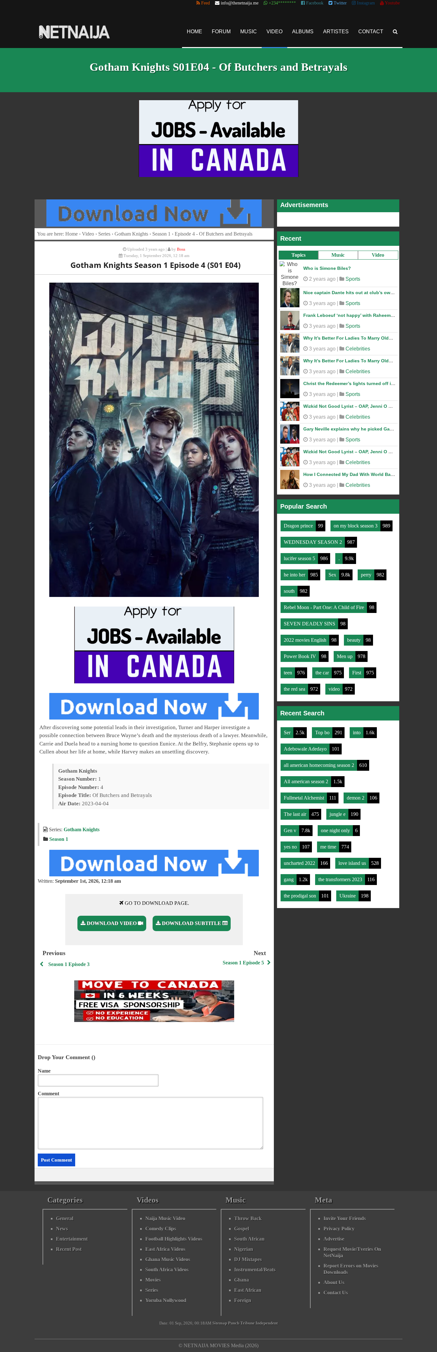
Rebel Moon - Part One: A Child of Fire (324, 604)
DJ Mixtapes (248, 1259)
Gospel (241, 1228)
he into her (295, 571)
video (335, 685)
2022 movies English (306, 637)
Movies (153, 1280)
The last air (295, 811)
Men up (345, 653)
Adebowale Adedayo (306, 745)
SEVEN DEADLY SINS (310, 620)
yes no (291, 843)
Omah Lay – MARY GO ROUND (336, 289)
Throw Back (248, 1218)
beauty (354, 637)
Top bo (323, 729)
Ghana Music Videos (167, 1259)
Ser (288, 729)
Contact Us (335, 1292)
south (290, 588)
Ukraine (348, 892)
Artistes (336, 31)
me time (329, 843)
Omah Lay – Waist (322, 312)
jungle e (338, 811)
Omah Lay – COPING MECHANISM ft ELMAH (351, 357)
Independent (267, 1323)
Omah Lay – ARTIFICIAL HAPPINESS (342, 471)
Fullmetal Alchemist (304, 794)
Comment (48, 1093)
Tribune (247, 1323)
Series (104, 234)
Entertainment (72, 1239)
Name (44, 1071)
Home (194, 31)
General (64, 1218)
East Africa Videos (165, 1249)
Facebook (314, 3)
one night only (336, 827)
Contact (370, 31)
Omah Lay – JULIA (323, 334)
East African (247, 1290)
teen (288, 669)
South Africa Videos (166, 1269)
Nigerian (243, 1249)
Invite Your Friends (344, 1218)
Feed (205, 3)
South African (249, 1239)
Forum (221, 31)
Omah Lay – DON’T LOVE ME (334, 380)
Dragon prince (299, 522)
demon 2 (356, 794)
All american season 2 (307, 778)
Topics (298, 255)
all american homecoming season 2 (319, 762)
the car (322, 669)
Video (274, 31)
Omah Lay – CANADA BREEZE (336, 425)
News (62, 1228)
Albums (303, 31)
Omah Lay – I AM (321, 266)
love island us (352, 860)
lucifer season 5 (300, 555)
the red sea (295, 685)
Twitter (339, 3)
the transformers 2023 (340, 876)
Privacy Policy (338, 1228)
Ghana (241, 1280)
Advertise (333, 1239)
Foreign (242, 1300)
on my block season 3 (356, 522)
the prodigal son (300, 892)
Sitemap (219, 1323)
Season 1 (161, 234)
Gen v (291, 827)
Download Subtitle (191, 923)
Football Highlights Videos (173, 1239)
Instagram (365, 3)
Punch (233, 1323)
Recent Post (69, 1249)
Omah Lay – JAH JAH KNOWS (335, 448)
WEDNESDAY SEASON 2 (313, 539)
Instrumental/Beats (254, 1269)
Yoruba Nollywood (165, 1300)
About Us (333, 1282)
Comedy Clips (160, 1228)
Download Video (111, 923)
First (357, 669)
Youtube (392, 3)
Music (248, 31)
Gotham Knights (131, 234)
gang (289, 876)
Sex (333, 571)
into (357, 729)
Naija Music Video (165, 1218)
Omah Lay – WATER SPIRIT (332, 403)
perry (367, 571)
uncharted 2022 (300, 860)
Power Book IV (300, 653)
